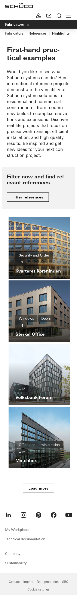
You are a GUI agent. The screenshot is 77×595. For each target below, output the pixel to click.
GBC (65, 582)
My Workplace (17, 530)
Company (12, 553)
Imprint (28, 582)
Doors (46, 318)
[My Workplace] (38, 16)
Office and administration (39, 445)
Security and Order (34, 255)
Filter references (27, 197)
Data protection (48, 582)
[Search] (59, 16)
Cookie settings (38, 589)
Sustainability (16, 563)
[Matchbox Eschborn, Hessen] (39, 437)
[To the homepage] (19, 5)
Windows (26, 318)
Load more (38, 488)
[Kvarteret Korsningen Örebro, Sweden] (39, 248)
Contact (14, 582)
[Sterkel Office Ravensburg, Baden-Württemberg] (39, 311)
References (38, 33)
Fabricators (14, 33)
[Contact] (48, 16)
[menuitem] (8, 515)
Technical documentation (25, 539)
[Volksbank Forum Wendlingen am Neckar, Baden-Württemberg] (39, 374)
